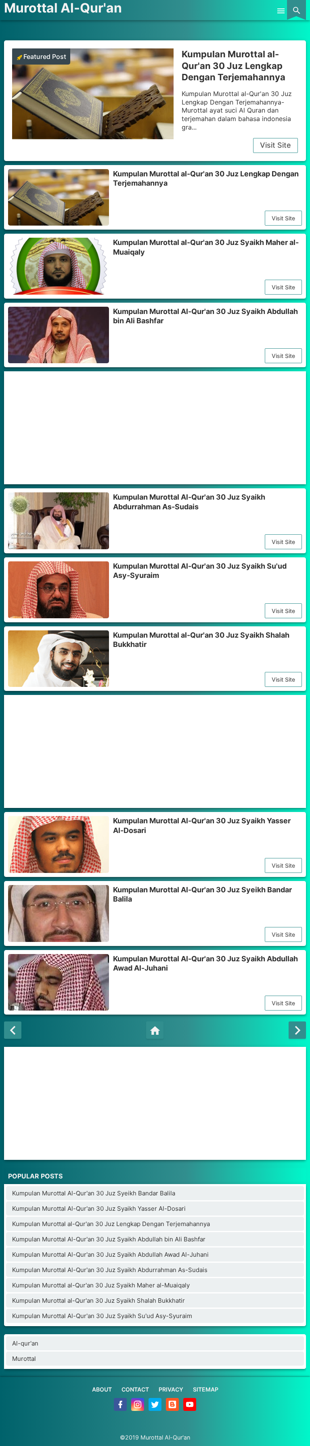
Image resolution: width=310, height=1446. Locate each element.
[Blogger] (173, 1408)
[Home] (154, 1030)
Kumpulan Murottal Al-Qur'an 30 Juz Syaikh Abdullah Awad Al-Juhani (205, 963)
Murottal (24, 1358)
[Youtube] (189, 1408)
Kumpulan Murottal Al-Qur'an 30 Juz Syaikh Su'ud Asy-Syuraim (200, 571)
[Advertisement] (155, 427)
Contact (135, 1389)
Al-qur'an (25, 1343)
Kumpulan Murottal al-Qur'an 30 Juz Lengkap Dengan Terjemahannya (233, 65)
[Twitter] (156, 1408)
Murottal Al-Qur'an (63, 8)
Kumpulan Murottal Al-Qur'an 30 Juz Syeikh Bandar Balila (202, 894)
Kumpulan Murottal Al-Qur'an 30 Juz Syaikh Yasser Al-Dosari (202, 825)
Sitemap (205, 1389)
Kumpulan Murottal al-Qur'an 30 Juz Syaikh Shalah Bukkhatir (201, 640)
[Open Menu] (281, 10)
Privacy (171, 1389)
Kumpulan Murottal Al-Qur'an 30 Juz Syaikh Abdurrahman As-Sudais (189, 502)
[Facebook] (121, 1408)
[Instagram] (138, 1408)
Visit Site (275, 145)
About (102, 1389)
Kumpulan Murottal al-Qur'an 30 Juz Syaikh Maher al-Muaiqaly (206, 247)
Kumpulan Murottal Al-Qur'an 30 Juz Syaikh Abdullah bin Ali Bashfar (205, 316)
